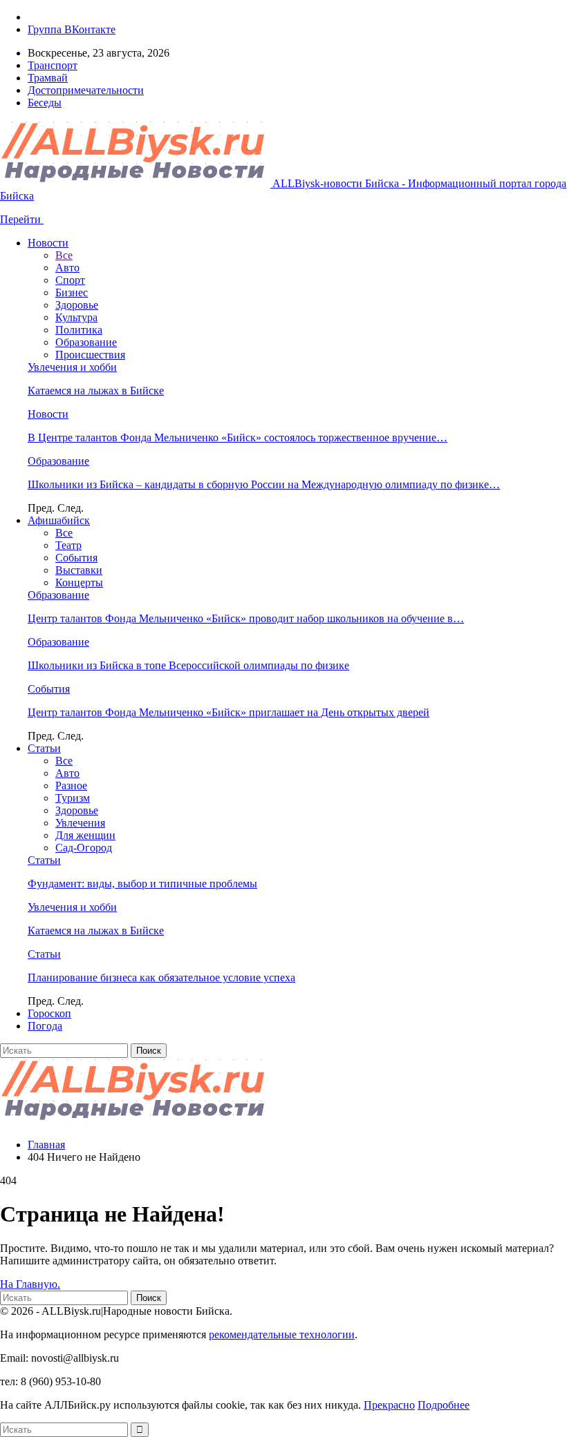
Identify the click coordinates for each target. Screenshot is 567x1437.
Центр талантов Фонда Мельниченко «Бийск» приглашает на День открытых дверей (228, 712)
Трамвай (48, 78)
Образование (86, 342)
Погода (45, 1026)
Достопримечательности (86, 90)
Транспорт (52, 65)
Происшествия (90, 354)
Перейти (22, 219)
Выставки (78, 570)
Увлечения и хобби (72, 367)
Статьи (44, 748)
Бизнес (71, 292)
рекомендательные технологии (282, 1334)
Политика (78, 330)
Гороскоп (49, 1013)
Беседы (45, 102)
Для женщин (85, 835)
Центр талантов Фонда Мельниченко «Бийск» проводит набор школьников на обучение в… (246, 618)
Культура (76, 317)
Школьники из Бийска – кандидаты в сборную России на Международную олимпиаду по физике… (264, 484)
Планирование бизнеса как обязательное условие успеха (161, 977)
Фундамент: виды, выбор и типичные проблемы (142, 883)
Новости (48, 243)
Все (64, 255)
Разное (71, 785)
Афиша (59, 520)
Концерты (79, 582)
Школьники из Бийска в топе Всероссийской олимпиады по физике (188, 665)
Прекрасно (389, 1405)
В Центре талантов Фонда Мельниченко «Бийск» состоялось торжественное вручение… (237, 437)
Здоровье (76, 305)
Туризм (72, 798)
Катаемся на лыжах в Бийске (96, 390)
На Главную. (30, 1284)
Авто (67, 267)
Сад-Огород (83, 847)
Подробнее (444, 1405)
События (76, 557)
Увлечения (80, 823)
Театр (68, 545)
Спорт (70, 280)
